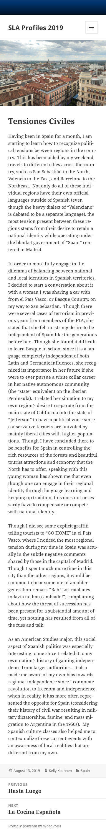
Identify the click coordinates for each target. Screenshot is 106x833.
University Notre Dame (53, 7)
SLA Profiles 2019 (35, 27)
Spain (85, 770)
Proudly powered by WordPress (34, 826)
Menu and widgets (92, 33)
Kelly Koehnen (60, 770)
